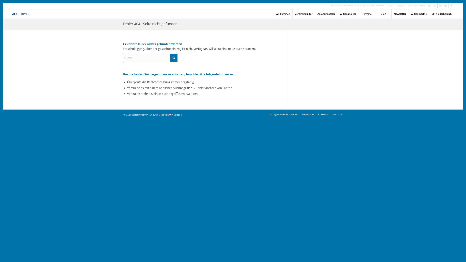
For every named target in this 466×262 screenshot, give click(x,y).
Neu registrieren (416, 5)
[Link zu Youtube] (445, 5)
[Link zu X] (440, 5)
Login (390, 5)
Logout (400, 5)
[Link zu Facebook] (451, 5)
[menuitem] (390, 5)
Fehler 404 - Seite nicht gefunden (150, 23)
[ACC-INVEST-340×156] (22, 14)
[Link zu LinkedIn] (434, 5)
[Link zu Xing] (429, 5)
